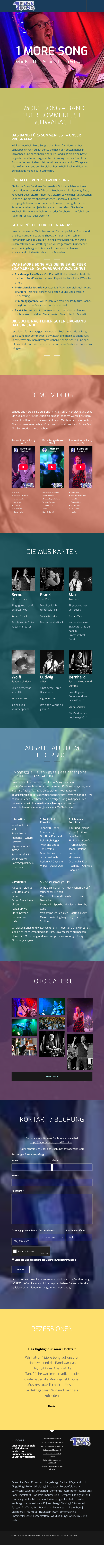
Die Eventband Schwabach (52, 1450)
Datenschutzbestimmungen (60, 1259)
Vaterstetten (41, 1516)
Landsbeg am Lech (23, 1499)
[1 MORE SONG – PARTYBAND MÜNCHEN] (24, 6)
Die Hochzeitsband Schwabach (52, 1446)
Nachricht (18, 1190)
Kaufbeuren (52, 1495)
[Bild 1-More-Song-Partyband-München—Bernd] (81, 1053)
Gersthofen (70, 1491)
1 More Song (28, 1535)
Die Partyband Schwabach (52, 1439)
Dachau (64, 1482)
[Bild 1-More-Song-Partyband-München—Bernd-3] (25, 1028)
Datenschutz (65, 1535)
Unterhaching (68, 1512)
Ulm (55, 1512)
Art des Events (47, 1230)
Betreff (16, 1175)
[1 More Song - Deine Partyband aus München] (80, 1441)
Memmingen (56, 1499)
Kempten (66, 1495)
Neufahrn (29, 1503)
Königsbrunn (81, 1495)
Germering (56, 1491)
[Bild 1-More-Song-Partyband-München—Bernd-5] (53, 1007)
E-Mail (56, 1160)
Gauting (29, 1491)
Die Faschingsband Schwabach (52, 1442)
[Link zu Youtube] (90, 6)
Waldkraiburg (59, 1516)
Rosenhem (75, 1507)
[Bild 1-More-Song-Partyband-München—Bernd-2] (25, 1047)
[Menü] (82, 5)
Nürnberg (53, 1503)
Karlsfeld (38, 1495)
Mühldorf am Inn (75, 1499)
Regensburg (60, 1507)
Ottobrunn (78, 1503)
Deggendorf (77, 1482)
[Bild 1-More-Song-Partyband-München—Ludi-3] (25, 1008)
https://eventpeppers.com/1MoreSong (52, 1142)
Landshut (41, 1499)
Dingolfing (18, 1486)
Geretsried (42, 1491)
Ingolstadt (25, 1495)
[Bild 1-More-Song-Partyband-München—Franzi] (81, 1016)
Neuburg (17, 1503)
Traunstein (45, 1512)
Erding (29, 1486)
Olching (65, 1503)
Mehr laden (52, 1076)
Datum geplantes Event (24, 1232)
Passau (16, 1507)
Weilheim (74, 1516)
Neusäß (41, 1503)
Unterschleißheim (22, 1516)
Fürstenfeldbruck (70, 1486)
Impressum (74, 1535)
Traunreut (31, 1512)
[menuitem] (82, 5)
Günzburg (85, 1491)
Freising (40, 1486)
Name (16, 1160)
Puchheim (45, 1507)
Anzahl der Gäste (76, 1230)
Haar (14, 1495)
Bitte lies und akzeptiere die (46, 1259)
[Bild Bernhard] (53, 1045)
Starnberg (17, 1512)
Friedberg (52, 1486)
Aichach (39, 1482)
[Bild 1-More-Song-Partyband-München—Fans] (53, 1024)
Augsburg (52, 1482)
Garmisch (17, 1491)
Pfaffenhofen (29, 1507)
